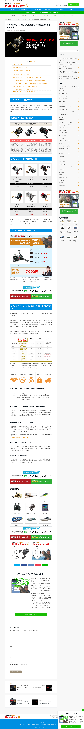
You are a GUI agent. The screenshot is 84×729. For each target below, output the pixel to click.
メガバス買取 (17, 30)
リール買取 (61, 156)
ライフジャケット (63, 151)
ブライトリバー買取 (64, 127)
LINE (45, 564)
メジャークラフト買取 (64, 140)
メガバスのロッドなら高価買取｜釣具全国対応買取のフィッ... (45, 702)
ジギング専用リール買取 (65, 106)
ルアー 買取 (73, 15)
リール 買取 (34, 15)
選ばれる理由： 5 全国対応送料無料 (24, 91)
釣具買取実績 (60, 9)
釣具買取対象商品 (23, 9)
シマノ (63, 15)
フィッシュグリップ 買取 (65, 125)
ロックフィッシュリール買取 (66, 167)
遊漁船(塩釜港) (48, 9)
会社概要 (28, 724)
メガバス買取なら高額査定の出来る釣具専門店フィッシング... (23, 702)
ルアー (60, 159)
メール (12, 651)
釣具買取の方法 (11, 9)
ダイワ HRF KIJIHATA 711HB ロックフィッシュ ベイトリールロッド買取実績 (68, 77)
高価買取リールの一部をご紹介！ (20, 67)
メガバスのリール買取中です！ (19, 64)
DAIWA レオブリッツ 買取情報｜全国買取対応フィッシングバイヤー (68, 59)
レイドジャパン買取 (64, 164)
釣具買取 (61, 182)
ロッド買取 (61, 172)
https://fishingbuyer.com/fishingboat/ (19, 437)
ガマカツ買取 (62, 101)
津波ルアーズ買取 (63, 177)
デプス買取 (61, 119)
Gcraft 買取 (62, 91)
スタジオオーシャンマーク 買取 (66, 112)
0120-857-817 (57, 716)
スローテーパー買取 (64, 114)
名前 (11, 646)
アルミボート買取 (63, 96)
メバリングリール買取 (64, 143)
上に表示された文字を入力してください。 (20, 664)
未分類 (60, 174)
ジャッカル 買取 (63, 109)
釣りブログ (72, 9)
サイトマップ (22, 724)
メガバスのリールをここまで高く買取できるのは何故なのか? (27, 77)
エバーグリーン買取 (64, 98)
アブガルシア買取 (63, 93)
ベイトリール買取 (63, 132)
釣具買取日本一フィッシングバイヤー (42, 727)
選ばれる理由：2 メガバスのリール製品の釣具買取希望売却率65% (30, 83)
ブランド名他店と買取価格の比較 (20, 74)
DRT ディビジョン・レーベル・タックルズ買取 (68, 87)
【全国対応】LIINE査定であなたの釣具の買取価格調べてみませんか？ (42, 12)
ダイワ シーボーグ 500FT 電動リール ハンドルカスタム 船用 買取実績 (68, 63)
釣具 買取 (24, 15)
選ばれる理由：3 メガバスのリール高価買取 (25, 86)
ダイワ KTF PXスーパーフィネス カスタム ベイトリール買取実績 (68, 67)
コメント (12, 633)
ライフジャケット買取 (64, 153)
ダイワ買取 (61, 117)
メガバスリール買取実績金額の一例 (21, 70)
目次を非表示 (32, 61)
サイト (11, 657)
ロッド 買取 (45, 15)
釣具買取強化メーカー (35, 9)
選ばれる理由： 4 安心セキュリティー (24, 89)
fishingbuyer (23, 30)
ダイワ (55, 15)
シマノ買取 (61, 104)
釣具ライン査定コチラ (31, 614)
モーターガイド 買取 (64, 148)
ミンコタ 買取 (62, 135)
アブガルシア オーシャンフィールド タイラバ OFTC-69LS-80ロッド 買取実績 (68, 72)
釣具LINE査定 (73, 4)
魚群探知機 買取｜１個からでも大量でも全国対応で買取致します (52, 724)
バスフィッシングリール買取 (66, 122)
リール (17, 501)
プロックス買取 (62, 130)
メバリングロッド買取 (64, 146)
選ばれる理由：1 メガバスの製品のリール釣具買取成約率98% (29, 80)
